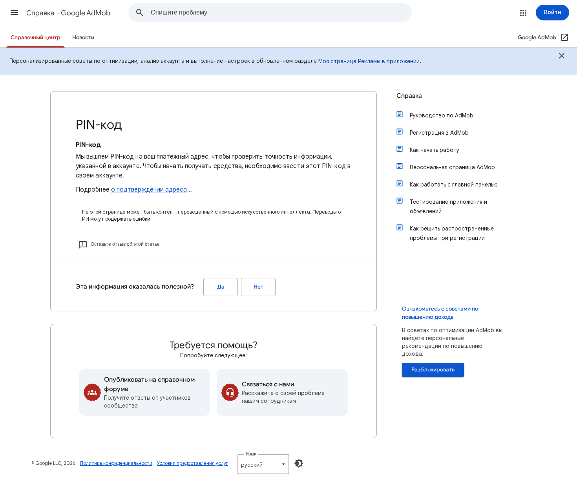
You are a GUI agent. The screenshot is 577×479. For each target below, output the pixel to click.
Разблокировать (433, 369)
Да (221, 286)
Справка (409, 96)
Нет (258, 286)
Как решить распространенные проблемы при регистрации (452, 233)
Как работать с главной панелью (454, 184)
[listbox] (263, 464)
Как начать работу (434, 150)
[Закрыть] (561, 57)
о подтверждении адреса (149, 190)
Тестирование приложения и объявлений (448, 206)
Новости (83, 37)
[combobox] (281, 13)
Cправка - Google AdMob (68, 13)
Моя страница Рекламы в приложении (369, 61)
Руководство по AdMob (441, 115)
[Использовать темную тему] (298, 463)
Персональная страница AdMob (452, 167)
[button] (14, 12)
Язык (251, 454)
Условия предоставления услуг (192, 463)
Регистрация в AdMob (439, 132)
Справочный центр (35, 37)
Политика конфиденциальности (116, 463)
